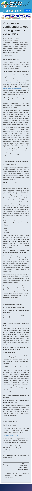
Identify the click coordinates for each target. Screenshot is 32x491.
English (28, 10)
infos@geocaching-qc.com (10, 435)
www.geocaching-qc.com (10, 83)
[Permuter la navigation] (2, 11)
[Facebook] (15, 11)
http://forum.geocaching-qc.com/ (12, 88)
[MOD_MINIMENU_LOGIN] (7, 11)
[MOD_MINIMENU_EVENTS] (12, 11)
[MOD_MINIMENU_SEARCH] (9, 11)
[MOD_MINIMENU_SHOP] (20, 11)
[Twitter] (17, 11)
